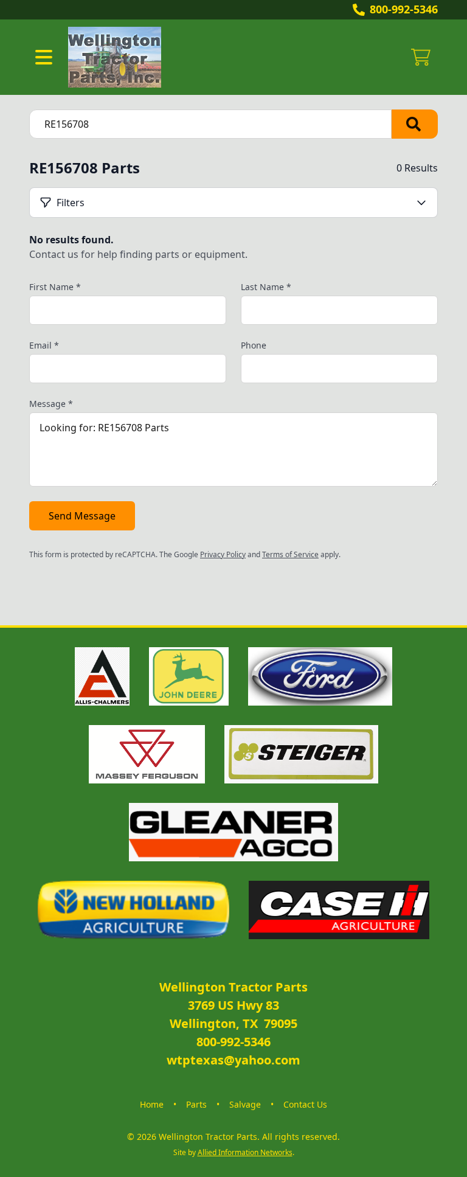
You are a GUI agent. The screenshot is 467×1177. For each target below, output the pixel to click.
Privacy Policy (223, 554)
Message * (51, 403)
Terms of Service (290, 554)
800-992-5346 (404, 9)
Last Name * (266, 287)
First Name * (55, 287)
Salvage (245, 1104)
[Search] (415, 124)
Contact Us (305, 1104)
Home (152, 1104)
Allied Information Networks (245, 1152)
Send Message (82, 516)
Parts (196, 1104)
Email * (44, 345)
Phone (253, 345)
